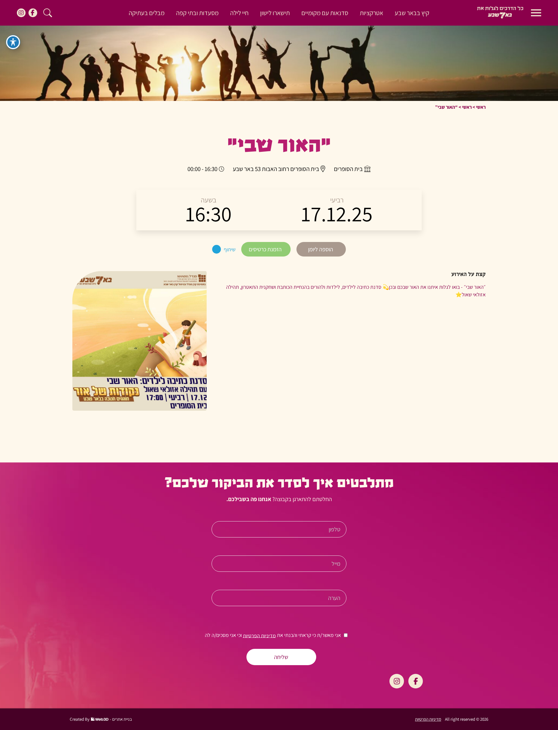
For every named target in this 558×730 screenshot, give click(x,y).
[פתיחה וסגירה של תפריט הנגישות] (13, 42)
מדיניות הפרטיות (259, 635)
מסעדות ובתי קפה (197, 12)
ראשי (481, 107)
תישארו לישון (275, 12)
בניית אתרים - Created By (101, 719)
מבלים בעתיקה (146, 12)
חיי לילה (239, 12)
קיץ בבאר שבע (412, 12)
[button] (47, 12)
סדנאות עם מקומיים (324, 12)
